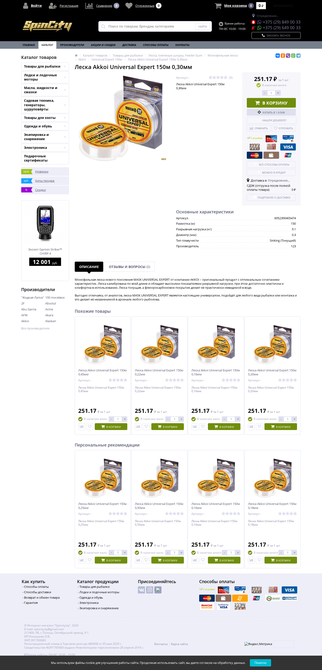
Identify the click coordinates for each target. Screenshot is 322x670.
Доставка (129, 45)
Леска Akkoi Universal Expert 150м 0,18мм (272, 506)
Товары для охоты (40, 117)
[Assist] (273, 598)
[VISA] (288, 146)
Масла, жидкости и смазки (40, 89)
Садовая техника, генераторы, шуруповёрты (39, 104)
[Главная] (76, 55)
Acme (49, 309)
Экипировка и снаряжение (36, 136)
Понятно (260, 663)
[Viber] (288, 55)
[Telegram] (298, 55)
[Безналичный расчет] (240, 598)
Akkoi (25, 321)
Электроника (35, 147)
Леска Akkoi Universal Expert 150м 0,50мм (159, 506)
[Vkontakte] (141, 589)
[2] (214, 77)
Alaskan (50, 321)
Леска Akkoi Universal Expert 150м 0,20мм (272, 372)
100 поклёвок (55, 297)
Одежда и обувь (38, 126)
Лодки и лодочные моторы (40, 77)
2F (23, 303)
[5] (225, 77)
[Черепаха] (254, 146)
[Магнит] (271, 138)
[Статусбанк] (254, 138)
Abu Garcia (28, 309)
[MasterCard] (254, 155)
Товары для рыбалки (42, 66)
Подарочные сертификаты (36, 158)
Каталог (47, 45)
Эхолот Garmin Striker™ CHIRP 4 (45, 251)
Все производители (35, 328)
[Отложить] (89, 426)
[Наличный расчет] (271, 155)
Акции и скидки (103, 45)
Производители (72, 45)
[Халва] (271, 146)
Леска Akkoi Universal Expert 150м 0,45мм (102, 372)
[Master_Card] (207, 606)
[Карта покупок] (288, 138)
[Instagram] (149, 589)
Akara (49, 315)
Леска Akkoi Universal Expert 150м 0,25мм (102, 506)
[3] (218, 77)
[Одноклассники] (283, 55)
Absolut (50, 303)
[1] (210, 77)
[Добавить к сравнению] (81, 426)
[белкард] (289, 598)
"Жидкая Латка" (32, 297)
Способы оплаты (156, 45)
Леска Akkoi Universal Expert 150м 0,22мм (159, 372)
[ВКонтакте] (278, 55)
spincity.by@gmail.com (49, 629)
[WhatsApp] (293, 55)
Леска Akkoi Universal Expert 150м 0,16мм (215, 372)
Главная (29, 45)
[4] (222, 77)
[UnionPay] (288, 155)
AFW (24, 315)
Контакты (182, 45)
